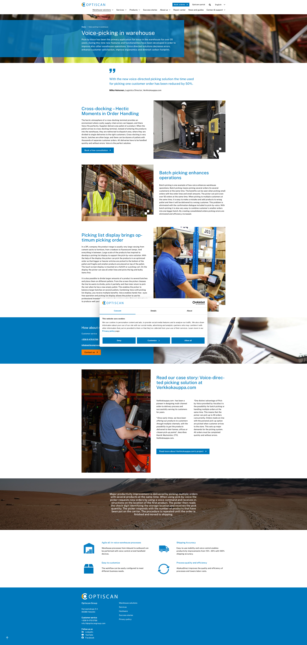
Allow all (188, 340)
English (218, 5)
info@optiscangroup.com (93, 345)
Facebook (89, 638)
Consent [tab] (117, 311)
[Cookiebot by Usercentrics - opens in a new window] (194, 303)
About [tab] (189, 311)
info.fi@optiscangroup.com (93, 623)
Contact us (89, 352)
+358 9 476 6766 (90, 339)
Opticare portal (198, 4)
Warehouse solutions (101, 10)
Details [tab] (153, 311)
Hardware (123, 611)
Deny (119, 340)
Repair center (179, 10)
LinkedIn (89, 632)
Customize (152, 340)
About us (164, 10)
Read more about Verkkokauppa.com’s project (181, 451)
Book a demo (179, 4)
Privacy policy (108, 331)
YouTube (89, 635)
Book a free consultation (96, 150)
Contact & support (215, 10)
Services (120, 10)
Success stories (150, 10)
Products (134, 10)
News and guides (196, 10)
